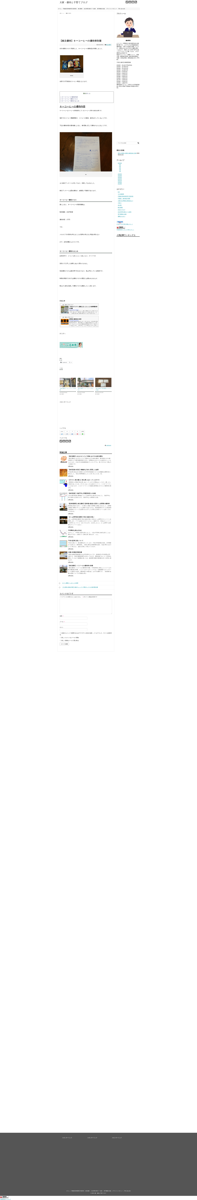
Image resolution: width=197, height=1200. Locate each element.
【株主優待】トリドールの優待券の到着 (80, 565)
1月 (120, 171)
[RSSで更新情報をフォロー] (135, 2)
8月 (120, 164)
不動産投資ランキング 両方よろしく (125, 229)
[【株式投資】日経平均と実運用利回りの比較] (63, 496)
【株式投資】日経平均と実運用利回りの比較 (82, 493)
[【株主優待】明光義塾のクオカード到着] (103, 382)
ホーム (59, 8)
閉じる (88, 93)
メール (62, 621)
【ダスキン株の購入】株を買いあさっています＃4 (83, 480)
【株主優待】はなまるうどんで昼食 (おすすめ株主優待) (85, 456)
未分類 (120, 205)
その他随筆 (121, 194)
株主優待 (80, 8)
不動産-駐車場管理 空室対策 (69, 8)
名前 (62, 616)
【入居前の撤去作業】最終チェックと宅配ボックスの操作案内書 (80, 587)
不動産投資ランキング (5, 1199)
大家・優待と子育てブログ (74, 2)
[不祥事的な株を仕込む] (63, 533)
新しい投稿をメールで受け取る (70, 640)
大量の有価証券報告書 (75, 552)
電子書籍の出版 (101, 8)
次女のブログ (121, 209)
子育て (120, 203)
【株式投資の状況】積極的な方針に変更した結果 (83, 469)
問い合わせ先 (122, 8)
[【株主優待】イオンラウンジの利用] (68, 382)
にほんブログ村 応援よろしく (125, 224)
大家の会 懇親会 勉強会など (125, 200)
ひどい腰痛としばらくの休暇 (70, 583)
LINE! (82, 431)
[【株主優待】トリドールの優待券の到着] (63, 569)
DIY (119, 192)
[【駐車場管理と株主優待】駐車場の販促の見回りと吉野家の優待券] (63, 507)
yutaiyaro (108, 445)
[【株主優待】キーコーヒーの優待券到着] (72, 434)
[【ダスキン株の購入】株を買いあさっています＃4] (63, 483)
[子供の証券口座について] (63, 544)
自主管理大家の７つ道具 (90, 8)
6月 (120, 166)
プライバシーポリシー (111, 8)
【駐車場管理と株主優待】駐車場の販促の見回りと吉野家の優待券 (89, 503)
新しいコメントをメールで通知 (70, 637)
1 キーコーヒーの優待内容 (69, 97)
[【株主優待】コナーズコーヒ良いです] (85, 382)
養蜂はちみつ (121, 216)
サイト (61, 627)
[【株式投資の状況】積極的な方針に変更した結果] (63, 473)
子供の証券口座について (75, 540)
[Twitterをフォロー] (127, 2)
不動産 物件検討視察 (124, 198)
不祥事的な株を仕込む (75, 530)
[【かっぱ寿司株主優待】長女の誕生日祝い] (63, 520)
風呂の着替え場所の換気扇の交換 (127, 153)
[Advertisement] (86, 26)
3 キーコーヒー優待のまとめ (69, 101)
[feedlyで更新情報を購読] (133, 2)
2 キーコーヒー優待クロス (69, 99)
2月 (120, 169)
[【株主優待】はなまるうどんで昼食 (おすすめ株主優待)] (63, 459)
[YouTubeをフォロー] (130, 2)
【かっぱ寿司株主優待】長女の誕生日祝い (81, 517)
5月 (120, 168)
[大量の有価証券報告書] (63, 555)
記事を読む (70, 466)
